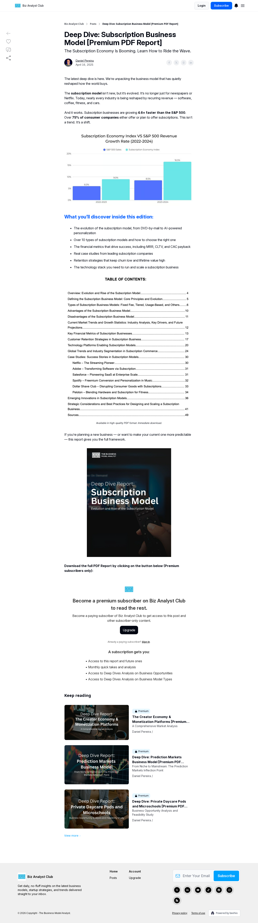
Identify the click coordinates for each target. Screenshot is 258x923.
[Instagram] (229, 890)
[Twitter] (177, 890)
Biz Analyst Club (74, 24)
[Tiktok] (208, 890)
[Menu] (236, 5)
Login (202, 5)
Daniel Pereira (85, 60)
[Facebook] (218, 890)
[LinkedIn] (187, 890)
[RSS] (177, 900)
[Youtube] (198, 890)
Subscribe (221, 5)
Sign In (146, 641)
